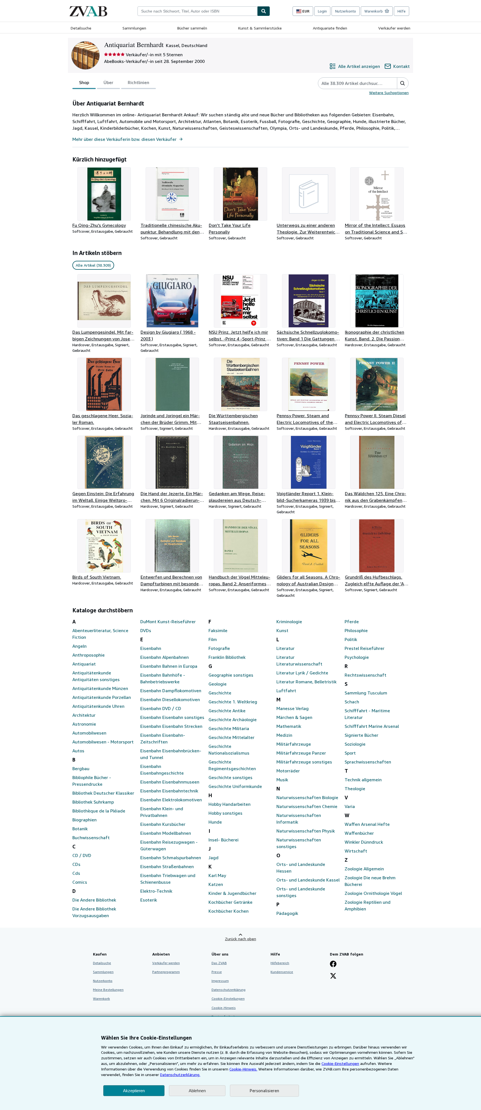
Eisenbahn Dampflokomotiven (170, 690)
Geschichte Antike (227, 710)
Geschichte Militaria (228, 728)
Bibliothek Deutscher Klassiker (103, 793)
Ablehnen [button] (197, 1090)
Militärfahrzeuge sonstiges (304, 762)
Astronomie (84, 724)
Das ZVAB (219, 963)
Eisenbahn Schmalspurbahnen (170, 857)
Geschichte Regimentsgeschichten (232, 765)
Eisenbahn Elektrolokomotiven (171, 799)
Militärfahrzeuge (293, 744)
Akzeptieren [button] (134, 1090)
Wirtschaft (356, 851)
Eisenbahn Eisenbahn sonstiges (172, 717)
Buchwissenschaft (91, 837)
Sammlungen (134, 28)
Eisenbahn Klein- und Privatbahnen (161, 812)
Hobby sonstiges (225, 813)
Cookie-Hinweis (224, 1008)
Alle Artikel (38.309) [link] (93, 265)
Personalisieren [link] (264, 1090)
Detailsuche (81, 28)
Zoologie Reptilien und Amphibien (368, 905)
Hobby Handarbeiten (229, 804)
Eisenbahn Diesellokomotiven (170, 699)
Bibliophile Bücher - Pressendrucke (91, 781)
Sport (350, 753)
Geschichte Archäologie (232, 719)
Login (322, 11)
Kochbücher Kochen (228, 911)
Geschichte (219, 693)
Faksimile (217, 630)
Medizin (284, 735)
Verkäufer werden (394, 28)
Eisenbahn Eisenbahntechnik (169, 791)
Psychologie (357, 657)
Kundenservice (282, 972)
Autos (78, 750)
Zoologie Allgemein (364, 868)
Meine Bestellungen (108, 990)
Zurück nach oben (240, 938)
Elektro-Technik (156, 891)
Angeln (79, 646)
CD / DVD (81, 855)
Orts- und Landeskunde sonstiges (300, 892)
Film (212, 639)
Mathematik (288, 726)
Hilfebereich (280, 963)
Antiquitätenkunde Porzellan (101, 697)
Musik (282, 779)
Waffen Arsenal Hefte (367, 824)
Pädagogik (287, 913)
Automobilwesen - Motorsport (103, 742)
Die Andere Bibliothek (94, 900)
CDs (76, 864)
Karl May (217, 875)
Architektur (83, 715)
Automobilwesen (89, 733)
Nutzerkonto (345, 11)
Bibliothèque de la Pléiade (98, 811)
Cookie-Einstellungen (340, 1063)
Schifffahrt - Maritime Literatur (367, 714)
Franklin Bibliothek (227, 657)
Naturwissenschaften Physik (305, 831)
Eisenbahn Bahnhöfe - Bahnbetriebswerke (162, 678)
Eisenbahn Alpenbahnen (164, 657)
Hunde (215, 822)
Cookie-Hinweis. (243, 1069)
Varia (350, 806)
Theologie (355, 788)
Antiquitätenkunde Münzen (100, 688)
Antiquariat (84, 664)
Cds (76, 873)
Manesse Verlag (292, 708)
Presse (217, 972)
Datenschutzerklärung (229, 990)
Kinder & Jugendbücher (232, 893)
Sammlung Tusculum (366, 693)
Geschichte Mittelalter (231, 737)
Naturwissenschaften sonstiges (298, 843)
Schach (352, 701)
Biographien (84, 819)
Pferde (352, 621)
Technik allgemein (363, 779)
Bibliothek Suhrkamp (93, 802)
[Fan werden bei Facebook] (333, 964)
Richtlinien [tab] (138, 82)
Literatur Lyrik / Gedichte (302, 673)
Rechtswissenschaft (365, 675)
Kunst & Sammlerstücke (260, 28)
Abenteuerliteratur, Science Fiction (100, 634)
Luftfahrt (286, 690)
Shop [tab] (84, 82)
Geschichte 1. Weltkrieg (232, 701)
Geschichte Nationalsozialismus (228, 749)
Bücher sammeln (192, 28)
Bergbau (80, 768)
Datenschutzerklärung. (180, 1074)
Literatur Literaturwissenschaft (299, 660)
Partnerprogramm (166, 972)
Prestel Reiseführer (364, 648)
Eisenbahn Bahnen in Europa (168, 666)
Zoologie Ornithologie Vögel (373, 893)
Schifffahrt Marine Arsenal (372, 726)
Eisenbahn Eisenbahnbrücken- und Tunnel (170, 754)
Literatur (285, 648)
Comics (79, 882)
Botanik (80, 828)
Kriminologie (289, 621)
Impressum (220, 981)
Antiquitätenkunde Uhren (98, 706)
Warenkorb (101, 998)
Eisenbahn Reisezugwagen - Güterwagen (169, 845)
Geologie (217, 684)
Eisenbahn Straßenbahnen (167, 866)
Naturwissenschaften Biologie (307, 797)
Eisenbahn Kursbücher (162, 824)
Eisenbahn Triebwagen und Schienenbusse (167, 879)
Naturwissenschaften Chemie (306, 806)
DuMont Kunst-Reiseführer (168, 621)
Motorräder (288, 770)
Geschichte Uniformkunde (235, 786)
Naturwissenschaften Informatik (298, 818)
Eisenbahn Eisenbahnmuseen (169, 782)
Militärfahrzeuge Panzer (301, 753)
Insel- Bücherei (223, 840)
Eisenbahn (150, 648)
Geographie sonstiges (230, 675)
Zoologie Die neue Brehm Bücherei (370, 881)
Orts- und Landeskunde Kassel (308, 880)
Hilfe (401, 11)
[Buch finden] (263, 11)
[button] (402, 83)
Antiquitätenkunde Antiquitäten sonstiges (96, 676)
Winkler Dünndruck (364, 842)
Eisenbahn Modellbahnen (165, 833)
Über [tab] (108, 82)
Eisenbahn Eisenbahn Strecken (171, 726)
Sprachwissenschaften (368, 762)
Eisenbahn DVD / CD (160, 708)
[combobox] (197, 11)
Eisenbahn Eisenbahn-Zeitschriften (162, 738)
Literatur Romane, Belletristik (306, 681)
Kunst (282, 630)
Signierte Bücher (361, 735)
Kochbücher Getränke (230, 902)
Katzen (215, 884)
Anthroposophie (88, 655)
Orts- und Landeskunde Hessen (300, 867)
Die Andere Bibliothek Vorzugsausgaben (94, 912)
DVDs (145, 630)
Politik (351, 639)
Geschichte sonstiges (230, 777)
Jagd (213, 857)
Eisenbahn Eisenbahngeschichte (162, 769)
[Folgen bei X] (333, 976)
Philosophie (356, 630)
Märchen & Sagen (294, 717)
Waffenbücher (359, 833)
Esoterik (148, 900)
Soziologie (355, 744)
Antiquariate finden (330, 28)
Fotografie (219, 648)
